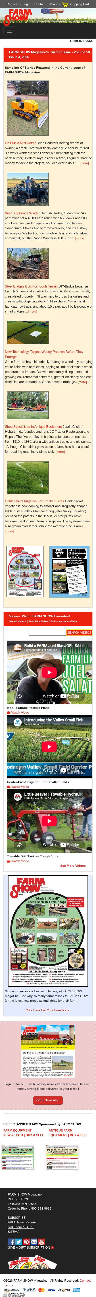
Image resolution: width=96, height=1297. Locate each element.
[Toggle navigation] (9, 30)
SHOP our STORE (21, 1227)
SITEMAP (14, 1231)
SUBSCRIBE (16, 1217)
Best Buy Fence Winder (22, 213)
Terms (8, 1285)
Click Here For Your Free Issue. (48, 1010)
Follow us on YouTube (63, 621)
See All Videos (17, 621)
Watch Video (20, 712)
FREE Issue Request (22, 1222)
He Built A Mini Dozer (20, 143)
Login (26, 4)
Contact (39, 4)
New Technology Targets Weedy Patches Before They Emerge (44, 354)
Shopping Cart (79, 4)
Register (13, 4)
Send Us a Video (38, 621)
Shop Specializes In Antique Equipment (33, 426)
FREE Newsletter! (48, 1100)
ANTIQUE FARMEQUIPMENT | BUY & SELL (68, 1133)
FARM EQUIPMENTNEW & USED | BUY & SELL (23, 1133)
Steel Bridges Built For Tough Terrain (31, 286)
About (53, 4)
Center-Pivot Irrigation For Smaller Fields (34, 501)
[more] (84, 163)
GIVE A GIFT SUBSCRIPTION (29, 1247)
